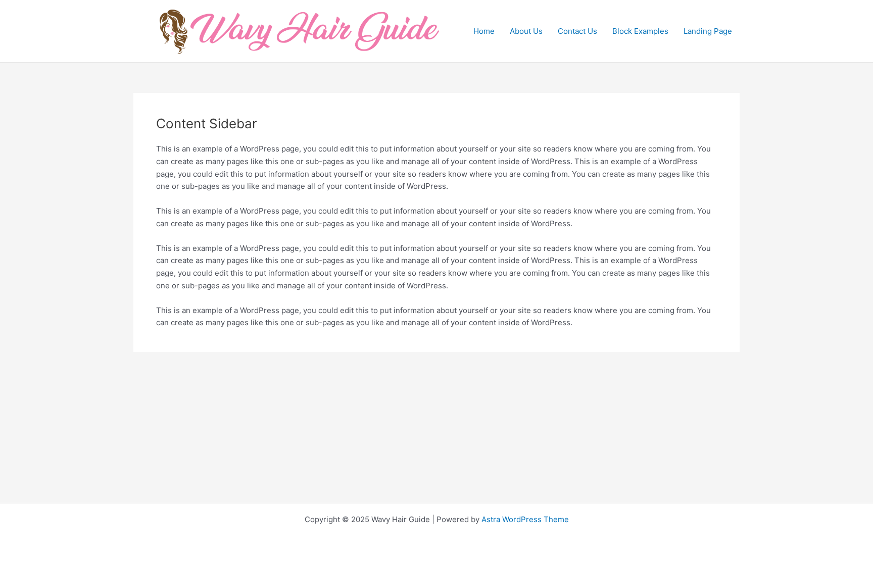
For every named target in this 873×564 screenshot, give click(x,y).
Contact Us (577, 31)
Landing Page (708, 31)
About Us (526, 31)
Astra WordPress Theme (525, 519)
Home (484, 31)
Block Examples (640, 31)
